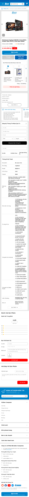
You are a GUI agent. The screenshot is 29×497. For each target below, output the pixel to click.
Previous (2, 24)
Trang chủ (5, 8)
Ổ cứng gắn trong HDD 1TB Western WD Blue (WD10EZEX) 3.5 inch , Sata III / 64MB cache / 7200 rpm (19, 80)
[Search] (22, 4)
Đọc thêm (14, 104)
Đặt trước (14, 494)
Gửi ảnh (3, 355)
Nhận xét (3, 350)
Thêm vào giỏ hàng (14, 86)
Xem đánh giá (21, 43)
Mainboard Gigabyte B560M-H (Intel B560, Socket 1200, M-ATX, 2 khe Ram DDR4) (8, 79)
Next (27, 24)
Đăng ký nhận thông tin (14, 143)
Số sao (2, 346)
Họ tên (3, 343)
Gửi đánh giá (14, 360)
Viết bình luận (4, 371)
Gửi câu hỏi (22, 382)
